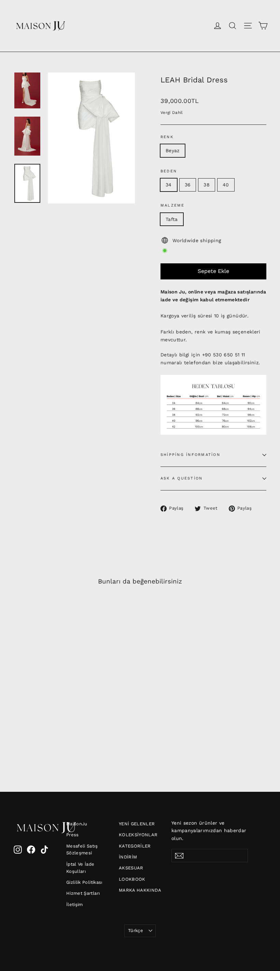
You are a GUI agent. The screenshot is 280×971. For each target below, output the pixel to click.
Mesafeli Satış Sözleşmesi (82, 849)
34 (169, 184)
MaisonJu (76, 823)
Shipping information (190, 454)
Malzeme (172, 205)
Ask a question (181, 478)
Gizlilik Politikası (84, 882)
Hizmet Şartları (83, 893)
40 (226, 184)
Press (72, 834)
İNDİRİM (128, 857)
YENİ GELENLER (137, 823)
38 (207, 184)
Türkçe (135, 930)
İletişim (74, 904)
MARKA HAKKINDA (140, 890)
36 (188, 184)
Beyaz (173, 150)
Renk (166, 137)
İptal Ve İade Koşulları (80, 868)
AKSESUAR (131, 867)
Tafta (172, 219)
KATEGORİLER (135, 846)
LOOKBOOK (132, 879)
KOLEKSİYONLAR (138, 834)
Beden (168, 171)
